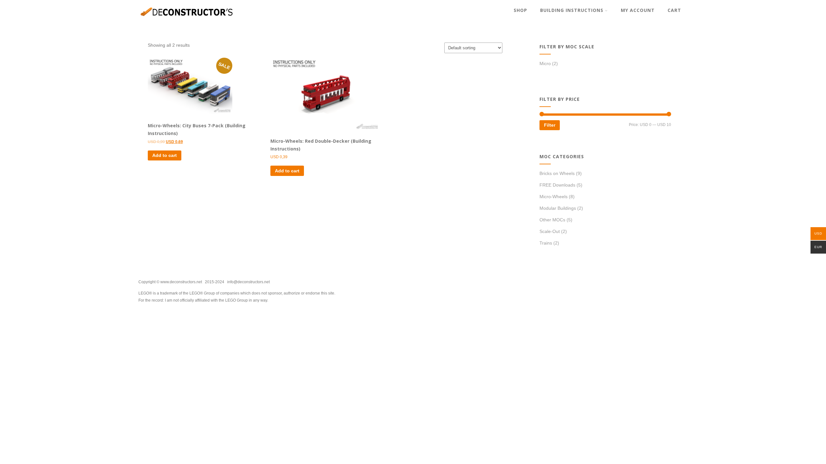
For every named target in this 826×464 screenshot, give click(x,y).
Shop (520, 10)
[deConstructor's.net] (186, 21)
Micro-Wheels (553, 196)
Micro (545, 63)
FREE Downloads (557, 185)
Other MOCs (552, 219)
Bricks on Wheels (557, 173)
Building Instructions (571, 10)
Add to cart (164, 155)
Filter (549, 125)
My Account (638, 10)
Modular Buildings (557, 208)
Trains (545, 243)
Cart (674, 10)
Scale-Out (549, 231)
